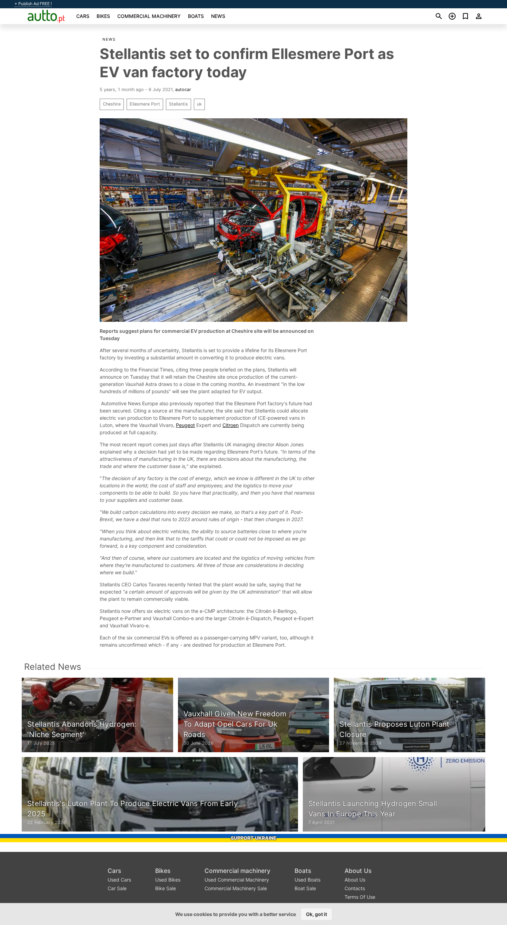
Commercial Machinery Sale (236, 888)
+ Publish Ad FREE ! (33, 3)
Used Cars (119, 880)
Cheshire (112, 104)
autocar (183, 89)
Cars (82, 16)
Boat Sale (305, 888)
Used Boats (307, 880)
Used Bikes (167, 880)
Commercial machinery (149, 16)
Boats (196, 16)
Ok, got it (316, 914)
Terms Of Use (360, 897)
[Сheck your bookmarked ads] (465, 16)
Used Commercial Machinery (237, 880)
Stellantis (178, 104)
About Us (358, 870)
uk (199, 104)
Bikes (103, 16)
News (218, 16)
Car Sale (117, 888)
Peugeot (185, 425)
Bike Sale (165, 888)
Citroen (230, 425)
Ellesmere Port (145, 104)
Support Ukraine (254, 838)
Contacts (355, 888)
